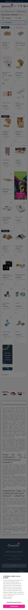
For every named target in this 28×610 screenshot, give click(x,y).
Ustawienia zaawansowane (14, 602)
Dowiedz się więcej (7, 597)
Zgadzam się (14, 606)
